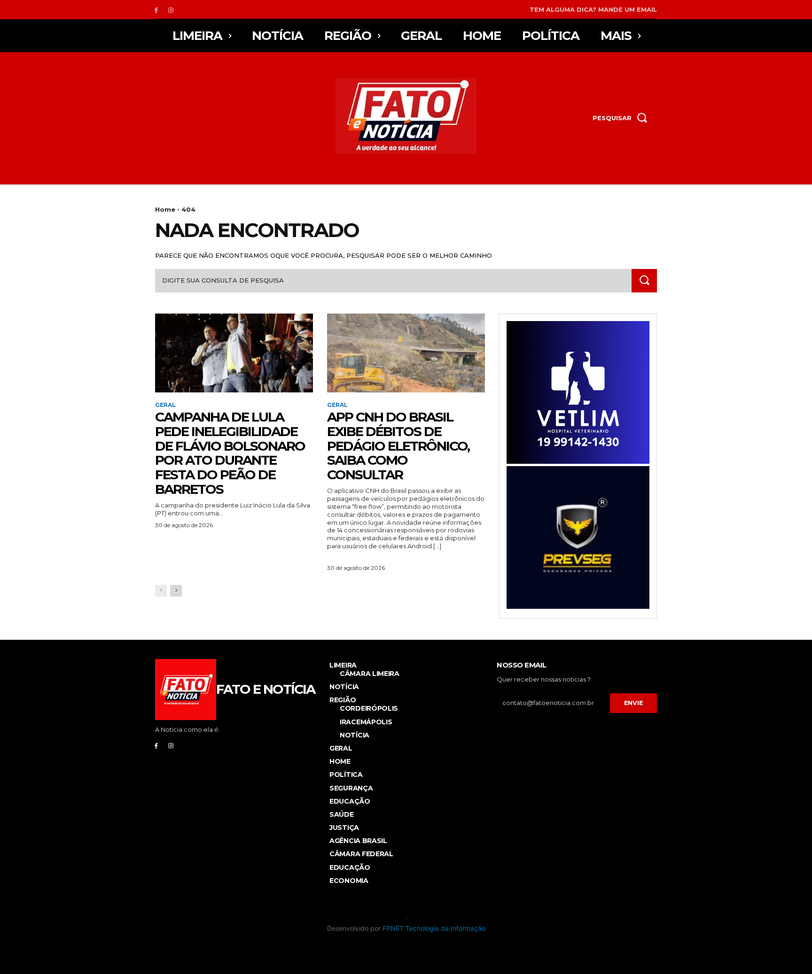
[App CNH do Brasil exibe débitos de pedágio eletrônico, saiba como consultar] (406, 353)
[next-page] (176, 591)
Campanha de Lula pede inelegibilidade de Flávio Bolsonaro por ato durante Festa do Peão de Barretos (230, 453)
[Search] (644, 280)
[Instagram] (171, 10)
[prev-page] (161, 591)
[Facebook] (156, 10)
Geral (165, 405)
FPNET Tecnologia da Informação (434, 928)
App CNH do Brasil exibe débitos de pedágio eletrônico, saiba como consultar (398, 446)
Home (165, 209)
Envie (633, 702)
